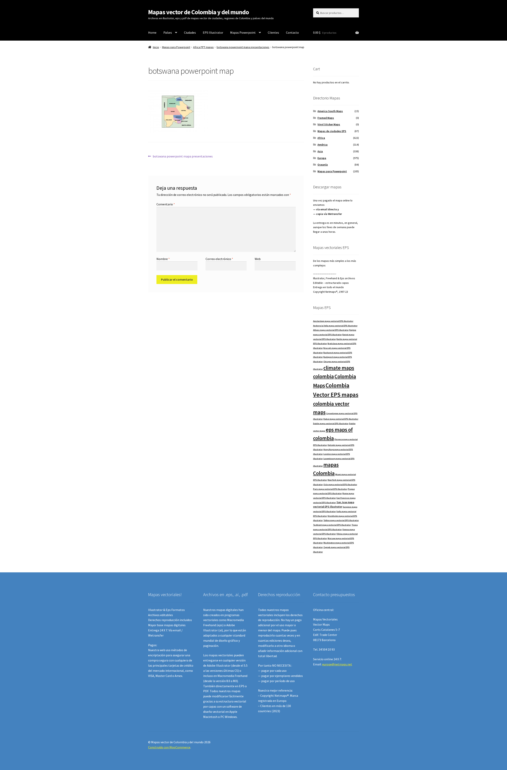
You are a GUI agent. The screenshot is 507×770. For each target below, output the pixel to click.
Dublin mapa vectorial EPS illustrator (331, 423)
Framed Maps (325, 118)
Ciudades (190, 32)
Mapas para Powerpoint (176, 47)
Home (152, 32)
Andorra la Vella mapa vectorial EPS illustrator (335, 325)
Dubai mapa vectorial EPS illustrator (340, 419)
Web (258, 259)
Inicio (156, 47)
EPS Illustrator (213, 32)
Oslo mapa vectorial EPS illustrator (340, 484)
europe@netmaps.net (337, 664)
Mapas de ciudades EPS (331, 131)
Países (167, 32)
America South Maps (330, 111)
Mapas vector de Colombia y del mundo (198, 12)
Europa (321, 158)
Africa (321, 138)
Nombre (163, 259)
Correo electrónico (219, 259)
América (322, 144)
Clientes (273, 32)
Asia (320, 151)
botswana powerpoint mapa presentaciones (243, 47)
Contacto (292, 32)
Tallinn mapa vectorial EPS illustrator (341, 520)
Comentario (165, 204)
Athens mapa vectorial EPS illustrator (331, 330)
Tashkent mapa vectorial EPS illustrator (332, 525)
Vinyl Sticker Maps (328, 124)
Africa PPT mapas (203, 47)
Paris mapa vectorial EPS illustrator (330, 489)
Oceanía (322, 164)
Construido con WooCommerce (169, 747)
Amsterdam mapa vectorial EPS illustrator (333, 321)
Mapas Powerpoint (243, 32)
